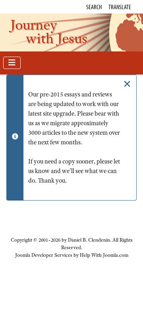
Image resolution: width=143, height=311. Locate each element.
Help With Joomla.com (104, 255)
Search (94, 7)
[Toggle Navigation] (12, 63)
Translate (119, 7)
